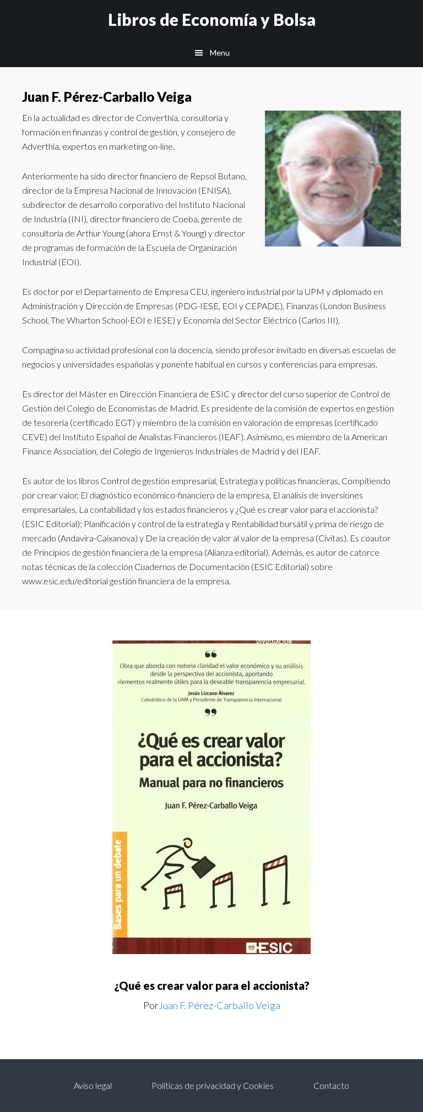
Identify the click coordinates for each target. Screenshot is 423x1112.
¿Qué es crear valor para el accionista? (212, 985)
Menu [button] (220, 52)
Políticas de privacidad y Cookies (212, 1085)
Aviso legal (93, 1085)
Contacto (331, 1085)
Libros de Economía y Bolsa (212, 19)
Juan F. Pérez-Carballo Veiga (219, 1005)
